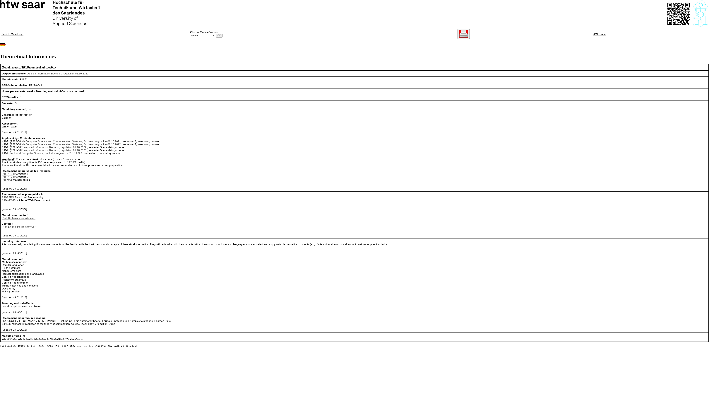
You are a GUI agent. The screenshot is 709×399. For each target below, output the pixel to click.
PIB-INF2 (7, 176)
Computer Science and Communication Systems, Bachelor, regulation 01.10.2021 (73, 141)
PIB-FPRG (8, 197)
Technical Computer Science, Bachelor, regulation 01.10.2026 (46, 153)
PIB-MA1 (7, 179)
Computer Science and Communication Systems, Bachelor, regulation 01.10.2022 (73, 144)
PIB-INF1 (7, 173)
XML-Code (599, 34)
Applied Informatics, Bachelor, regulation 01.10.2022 (57, 73)
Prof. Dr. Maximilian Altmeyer (18, 217)
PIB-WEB (7, 200)
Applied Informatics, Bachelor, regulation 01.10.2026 (55, 150)
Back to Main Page (12, 34)
